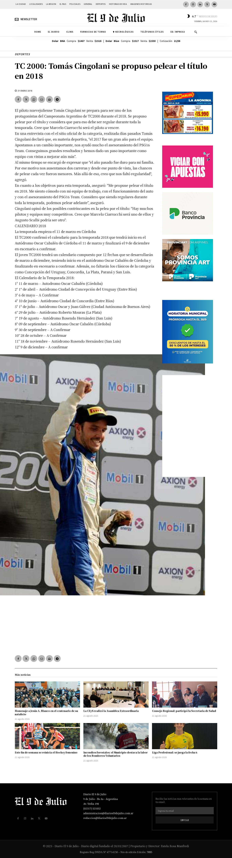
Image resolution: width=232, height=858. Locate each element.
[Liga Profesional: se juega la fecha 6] (184, 736)
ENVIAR (185, 820)
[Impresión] (49, 99)
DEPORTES (22, 54)
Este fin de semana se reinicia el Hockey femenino (46, 752)
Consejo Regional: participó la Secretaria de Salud (184, 711)
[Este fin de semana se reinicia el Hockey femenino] (47, 736)
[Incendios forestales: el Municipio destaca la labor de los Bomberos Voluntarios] (116, 736)
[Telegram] (57, 99)
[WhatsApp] (33, 99)
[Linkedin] (200, 4)
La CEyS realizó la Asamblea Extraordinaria (111, 711)
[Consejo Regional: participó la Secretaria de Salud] (184, 694)
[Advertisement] (84, 625)
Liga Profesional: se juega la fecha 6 (174, 752)
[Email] (41, 99)
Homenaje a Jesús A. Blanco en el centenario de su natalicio (46, 712)
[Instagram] (193, 4)
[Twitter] (207, 4)
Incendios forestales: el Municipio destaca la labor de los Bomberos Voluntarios (115, 754)
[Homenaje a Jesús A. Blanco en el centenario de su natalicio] (47, 694)
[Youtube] (214, 4)
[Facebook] (186, 4)
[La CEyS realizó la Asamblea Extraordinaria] (116, 694)
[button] (196, 32)
